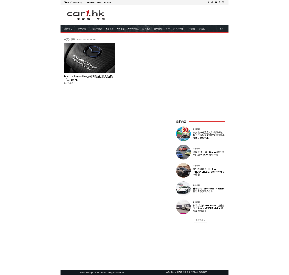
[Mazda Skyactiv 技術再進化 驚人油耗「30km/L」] (89, 58)
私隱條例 (186, 272)
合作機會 (170, 272)
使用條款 (195, 272)
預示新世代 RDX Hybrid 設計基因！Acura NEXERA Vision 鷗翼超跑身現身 (208, 208)
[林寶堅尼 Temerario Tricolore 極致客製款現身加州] (183, 188)
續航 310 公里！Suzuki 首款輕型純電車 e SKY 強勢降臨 (208, 153)
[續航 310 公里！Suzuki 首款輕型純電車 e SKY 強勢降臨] (183, 152)
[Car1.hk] (85, 15)
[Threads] (219, 2)
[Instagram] (212, 2)
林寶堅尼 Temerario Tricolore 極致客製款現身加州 (209, 190)
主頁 (66, 39)
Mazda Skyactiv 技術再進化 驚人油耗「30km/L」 (88, 78)
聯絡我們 (203, 272)
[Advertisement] (200, 97)
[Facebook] (208, 2)
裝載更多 (199, 220)
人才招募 (178, 272)
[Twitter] (223, 2)
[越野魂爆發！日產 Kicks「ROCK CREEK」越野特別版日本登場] (183, 170)
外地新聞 (196, 129)
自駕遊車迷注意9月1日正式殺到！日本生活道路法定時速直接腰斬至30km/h (209, 135)
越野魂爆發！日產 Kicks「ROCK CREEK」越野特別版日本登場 (209, 172)
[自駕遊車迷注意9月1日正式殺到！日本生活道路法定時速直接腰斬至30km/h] (183, 134)
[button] (221, 28)
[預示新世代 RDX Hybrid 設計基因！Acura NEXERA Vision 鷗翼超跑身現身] (183, 207)
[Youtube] (216, 2)
